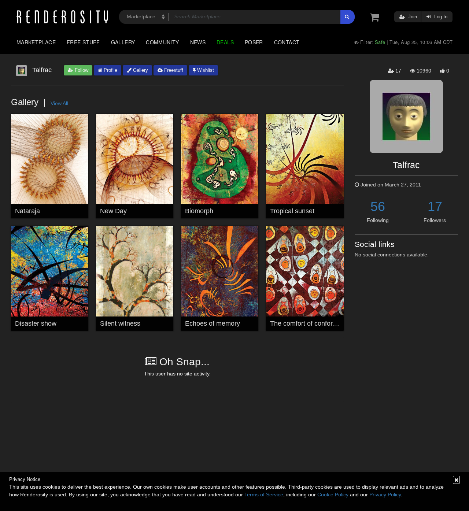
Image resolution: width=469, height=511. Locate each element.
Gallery (123, 42)
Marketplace (36, 42)
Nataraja (27, 211)
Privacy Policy (385, 494)
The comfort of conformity (307, 323)
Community (162, 42)
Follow (80, 70)
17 (435, 206)
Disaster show (35, 323)
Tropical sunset (292, 211)
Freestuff (173, 70)
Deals (225, 42)
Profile (109, 70)
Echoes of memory (212, 323)
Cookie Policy (332, 494)
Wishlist (205, 70)
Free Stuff (83, 42)
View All (59, 103)
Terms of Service (263, 494)
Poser (254, 42)
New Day (113, 211)
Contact (287, 42)
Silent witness (120, 323)
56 (377, 206)
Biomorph (199, 211)
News (198, 42)
